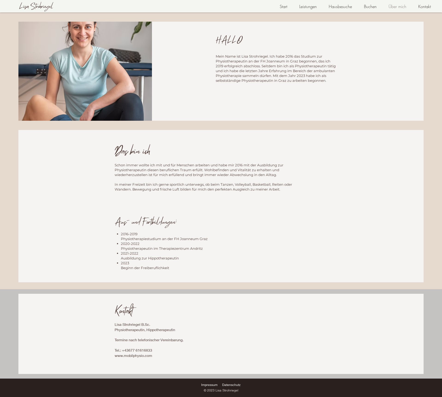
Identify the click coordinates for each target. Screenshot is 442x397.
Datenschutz (231, 385)
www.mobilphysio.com (133, 355)
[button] (304, 6)
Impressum (209, 385)
